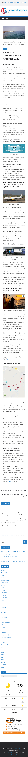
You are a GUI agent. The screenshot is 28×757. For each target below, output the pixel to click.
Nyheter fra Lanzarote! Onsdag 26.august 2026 (13, 561)
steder (2, 649)
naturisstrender (5, 620)
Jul (1, 602)
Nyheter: (5, 49)
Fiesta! (2, 587)
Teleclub (3, 654)
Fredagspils (4, 592)
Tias (2, 657)
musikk (3, 615)
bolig (2, 577)
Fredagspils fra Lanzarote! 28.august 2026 (11, 556)
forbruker (3, 590)
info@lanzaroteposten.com (8, 532)
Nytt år (3, 630)
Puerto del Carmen (6, 637)
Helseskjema (4, 597)
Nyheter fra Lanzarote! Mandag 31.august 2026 (13, 551)
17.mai (3, 570)
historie (3, 600)
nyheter (3, 625)
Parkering (3, 632)
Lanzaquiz (3, 605)
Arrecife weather (14, 712)
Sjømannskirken (5, 644)
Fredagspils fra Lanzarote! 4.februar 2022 (14, 490)
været (2, 667)
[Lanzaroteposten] (3, 18)
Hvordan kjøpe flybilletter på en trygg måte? (12, 554)
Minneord (3, 612)
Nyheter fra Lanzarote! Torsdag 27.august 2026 (13, 559)
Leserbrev (3, 607)
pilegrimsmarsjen (5, 635)
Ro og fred (3, 642)
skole (2, 647)
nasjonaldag (4, 617)
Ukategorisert (4, 662)
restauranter (4, 640)
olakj (13, 62)
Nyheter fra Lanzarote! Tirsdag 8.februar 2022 (13, 495)
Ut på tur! (3, 664)
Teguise (3, 652)
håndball (3, 595)
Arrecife (3, 575)
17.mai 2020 (4, 572)
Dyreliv (3, 585)
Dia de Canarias (5, 582)
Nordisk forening (5, 622)
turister (3, 659)
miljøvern (3, 610)
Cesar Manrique (5, 580)
